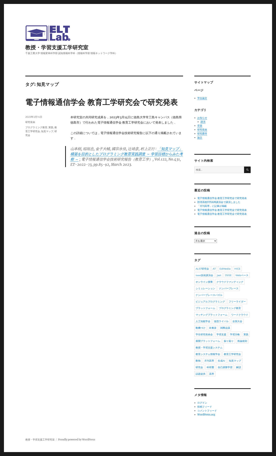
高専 (211, 373)
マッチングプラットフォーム (211, 314)
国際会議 (225, 327)
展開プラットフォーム (208, 340)
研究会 (199, 367)
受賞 (199, 125)
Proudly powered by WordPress (76, 439)
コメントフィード (207, 410)
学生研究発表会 (204, 334)
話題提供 (200, 373)
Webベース (241, 275)
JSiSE (228, 275)
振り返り (229, 340)
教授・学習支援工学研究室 (56, 47)
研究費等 (202, 133)
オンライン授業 (204, 281)
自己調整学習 (225, 367)
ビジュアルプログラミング (210, 301)
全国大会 (237, 321)
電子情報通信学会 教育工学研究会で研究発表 (101, 102)
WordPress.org (206, 414)
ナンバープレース (228, 288)
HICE (237, 268)
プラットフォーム (205, 308)
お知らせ (202, 117)
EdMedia (225, 268)
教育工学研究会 (232, 354)
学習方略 (235, 334)
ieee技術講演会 (204, 275)
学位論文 (202, 98)
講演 (203, 121)
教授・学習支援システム (209, 347)
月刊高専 (209, 360)
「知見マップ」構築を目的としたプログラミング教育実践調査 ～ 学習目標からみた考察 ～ (126, 153)
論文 (199, 137)
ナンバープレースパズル (209, 294)
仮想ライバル (221, 321)
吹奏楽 (212, 327)
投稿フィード (204, 406)
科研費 (210, 367)
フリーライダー (237, 301)
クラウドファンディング (229, 281)
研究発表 (30, 122)
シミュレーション (205, 288)
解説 (238, 367)
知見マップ (47, 131)
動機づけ (200, 327)
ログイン (202, 402)
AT (214, 268)
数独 (198, 360)
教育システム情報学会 (208, 354)
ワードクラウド (239, 314)
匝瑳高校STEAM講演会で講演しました (218, 202)
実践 (50, 127)
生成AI (221, 360)
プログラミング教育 (36, 127)
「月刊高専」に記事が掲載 (212, 206)
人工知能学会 (203, 321)
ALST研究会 (202, 268)
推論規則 (242, 340)
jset (219, 275)
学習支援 (221, 334)
